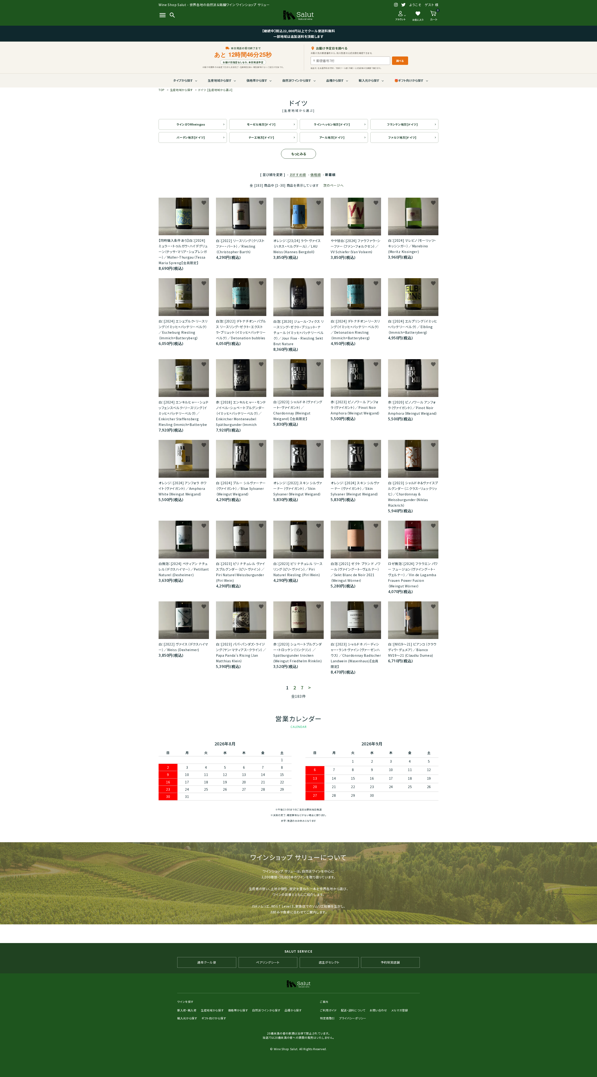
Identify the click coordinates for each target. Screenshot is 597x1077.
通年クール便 (206, 962)
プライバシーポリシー (352, 1018)
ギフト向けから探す (213, 1018)
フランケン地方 (402, 124)
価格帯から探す (256, 80)
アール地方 (332, 137)
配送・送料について (353, 1010)
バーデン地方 (191, 137)
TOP (162, 90)
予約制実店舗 (390, 962)
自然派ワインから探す (296, 80)
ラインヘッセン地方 (332, 124)
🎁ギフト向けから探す (408, 80)
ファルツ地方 (402, 137)
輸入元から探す (369, 80)
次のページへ (333, 185)
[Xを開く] (403, 5)
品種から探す (335, 80)
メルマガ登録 (399, 1010)
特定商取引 (327, 1018)
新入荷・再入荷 (187, 1010)
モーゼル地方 (261, 124)
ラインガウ (191, 124)
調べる (400, 61)
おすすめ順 (298, 174)
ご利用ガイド (328, 1010)
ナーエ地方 (261, 137)
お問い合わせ (378, 1010)
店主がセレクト (329, 962)
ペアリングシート (268, 962)
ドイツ (215, 90)
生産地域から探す (220, 80)
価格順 (315, 174)
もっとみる (298, 153)
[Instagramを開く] (396, 5)
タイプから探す (183, 80)
